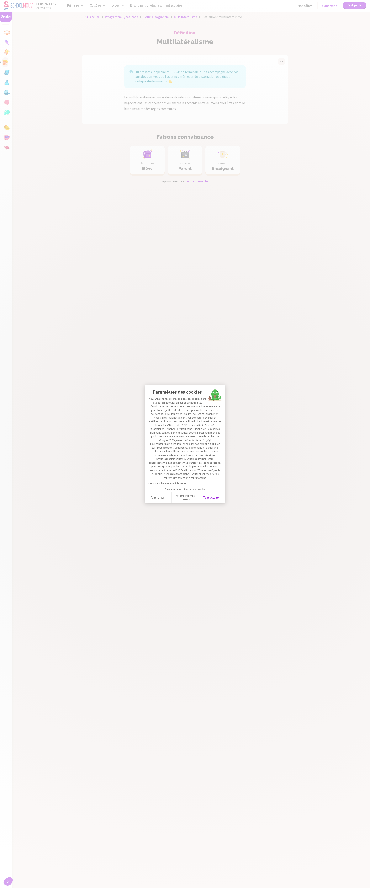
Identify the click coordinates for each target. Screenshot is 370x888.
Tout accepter (212, 497)
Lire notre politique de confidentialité (167, 483)
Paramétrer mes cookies (185, 497)
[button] (8, 881)
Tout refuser (158, 497)
